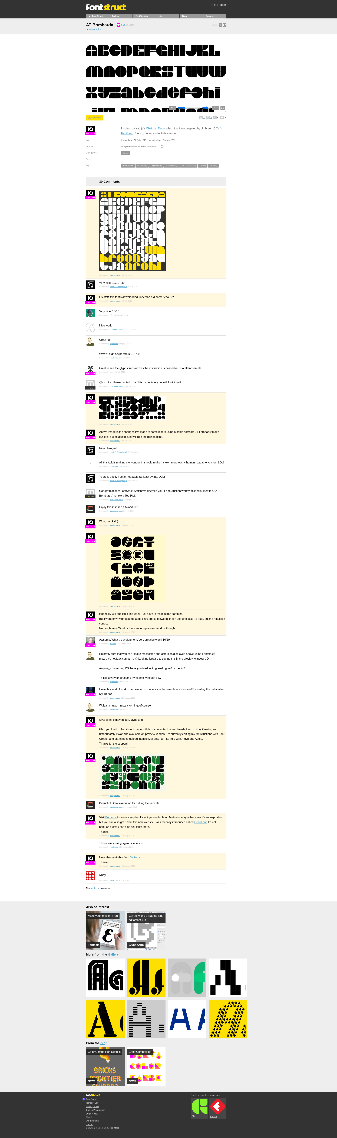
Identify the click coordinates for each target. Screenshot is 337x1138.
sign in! (223, 5)
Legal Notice (92, 1114)
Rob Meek (114, 1128)
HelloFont (200, 822)
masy (112, 880)
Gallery (115, 16)
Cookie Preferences (95, 1110)
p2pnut (113, 315)
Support (210, 16)
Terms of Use (92, 1103)
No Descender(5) (189, 165)
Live (161, 16)
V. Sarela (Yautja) (117, 329)
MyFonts (135, 857)
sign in (96, 888)
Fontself (213, 1116)
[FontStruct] (110, 9)
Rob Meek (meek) (117, 386)
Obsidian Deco (155, 128)
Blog (184, 16)
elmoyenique (115, 698)
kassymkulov (95, 29)
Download (96, 117)
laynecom (114, 344)
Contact (89, 1124)
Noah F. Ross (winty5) (118, 287)
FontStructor (142, 16)
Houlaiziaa (114, 358)
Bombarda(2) (128, 165)
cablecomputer (116, 511)
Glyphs (195, 1116)
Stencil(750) (142, 165)
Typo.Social (91, 1099)
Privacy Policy (92, 1106)
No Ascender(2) (172, 165)
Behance (111, 817)
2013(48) (213, 165)
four (111, 372)
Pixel (173, 108)
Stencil (125, 153)
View (216, 108)
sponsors (216, 1095)
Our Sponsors (92, 1121)
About (89, 1117)
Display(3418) (156, 165)
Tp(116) (203, 165)
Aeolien (113, 644)
